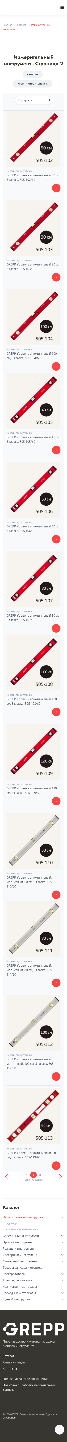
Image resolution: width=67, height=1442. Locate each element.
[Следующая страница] (60, 1176)
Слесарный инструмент (20, 1255)
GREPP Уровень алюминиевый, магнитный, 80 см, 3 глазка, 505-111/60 (30, 970)
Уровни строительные (32, 83)
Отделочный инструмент (21, 1236)
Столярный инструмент (20, 1261)
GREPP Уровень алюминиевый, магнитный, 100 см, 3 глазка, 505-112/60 (31, 1063)
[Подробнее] (56, 188)
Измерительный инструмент (24, 1217)
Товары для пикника (17, 1280)
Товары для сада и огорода (22, 1268)
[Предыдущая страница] (6, 1176)
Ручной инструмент (17, 1299)
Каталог (8, 1356)
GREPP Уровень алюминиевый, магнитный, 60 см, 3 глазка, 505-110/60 (30, 881)
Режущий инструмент (18, 1248)
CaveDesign (9, 1417)
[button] (62, 7)
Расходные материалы (19, 1293)
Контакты (10, 1369)
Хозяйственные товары (20, 1287)
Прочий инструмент (17, 1242)
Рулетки (32, 74)
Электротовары (14, 1274)
